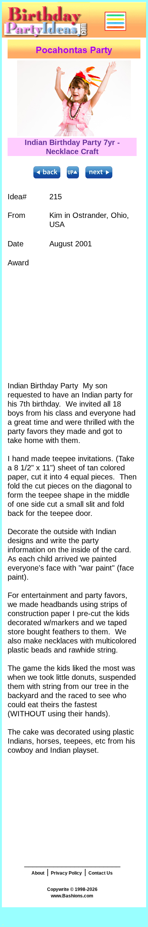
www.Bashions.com (72, 896)
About (37, 873)
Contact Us (100, 873)
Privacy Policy (66, 873)
